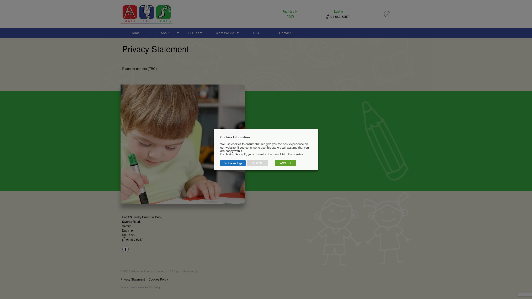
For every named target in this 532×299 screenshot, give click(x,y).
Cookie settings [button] (233, 163)
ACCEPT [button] (285, 163)
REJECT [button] (257, 163)
